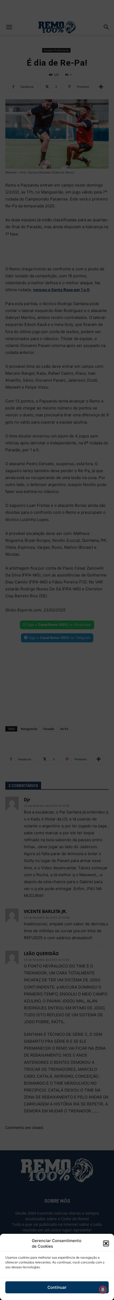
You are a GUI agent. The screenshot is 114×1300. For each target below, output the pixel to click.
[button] (106, 1243)
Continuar (57, 1287)
